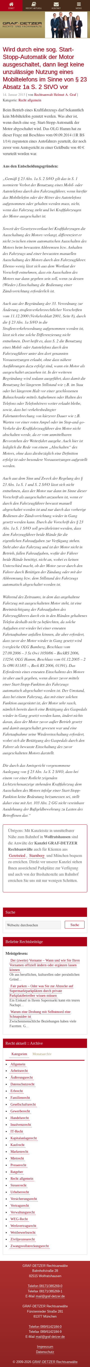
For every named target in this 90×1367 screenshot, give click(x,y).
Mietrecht (17, 1158)
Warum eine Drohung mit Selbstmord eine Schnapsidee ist (40, 1014)
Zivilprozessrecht (22, 1239)
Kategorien (19, 1054)
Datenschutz (45, 1352)
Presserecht (18, 1165)
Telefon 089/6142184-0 (45, 1327)
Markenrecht (19, 1152)
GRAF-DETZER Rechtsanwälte (55, 1362)
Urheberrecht (19, 1192)
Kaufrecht (17, 1145)
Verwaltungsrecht (22, 1212)
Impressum (45, 1347)
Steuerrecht (18, 1185)
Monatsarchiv (42, 1054)
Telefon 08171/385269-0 (45, 1286)
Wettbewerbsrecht (23, 1232)
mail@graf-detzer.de (50, 1296)
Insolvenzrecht (20, 1125)
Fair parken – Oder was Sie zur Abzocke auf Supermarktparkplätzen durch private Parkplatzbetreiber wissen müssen (41, 990)
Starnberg (36, 855)
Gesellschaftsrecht (23, 1104)
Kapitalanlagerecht (23, 1138)
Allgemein (17, 1064)
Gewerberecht (20, 1111)
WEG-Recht (19, 1219)
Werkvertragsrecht (23, 1226)
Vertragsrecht (19, 1205)
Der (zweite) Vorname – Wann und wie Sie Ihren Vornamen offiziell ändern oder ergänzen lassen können (45, 965)
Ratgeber (16, 1172)
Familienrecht (20, 1098)
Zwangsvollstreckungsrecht (29, 1246)
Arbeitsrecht (19, 1071)
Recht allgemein (29, 100)
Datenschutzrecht (22, 1084)
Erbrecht (16, 1091)
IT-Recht (16, 1131)
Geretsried (17, 855)
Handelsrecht (19, 1118)
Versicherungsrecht (23, 1199)
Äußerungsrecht (21, 1077)
